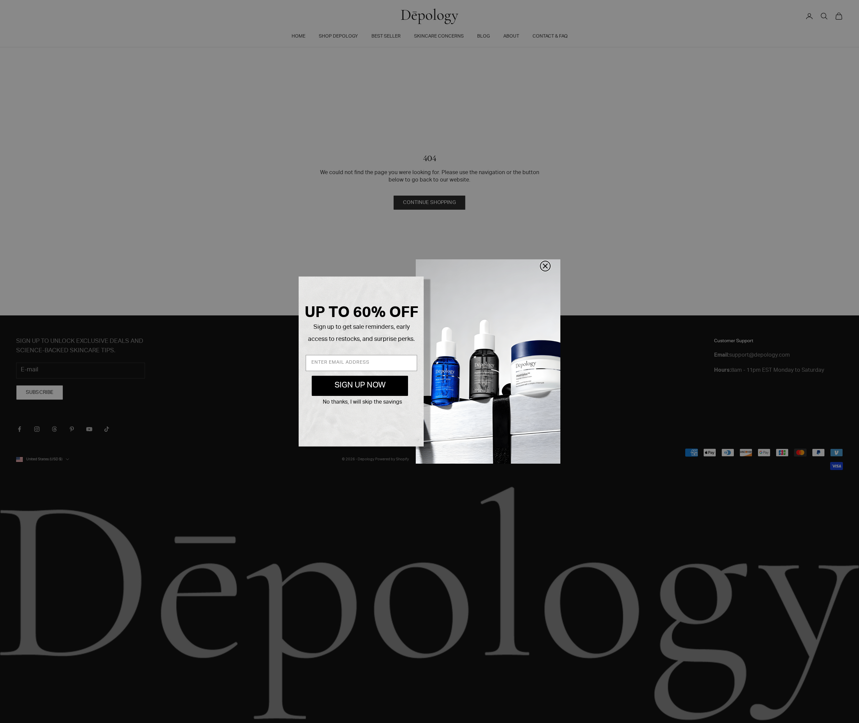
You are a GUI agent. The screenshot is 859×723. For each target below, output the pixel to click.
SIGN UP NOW (360, 385)
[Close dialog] (545, 266)
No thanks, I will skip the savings (362, 403)
